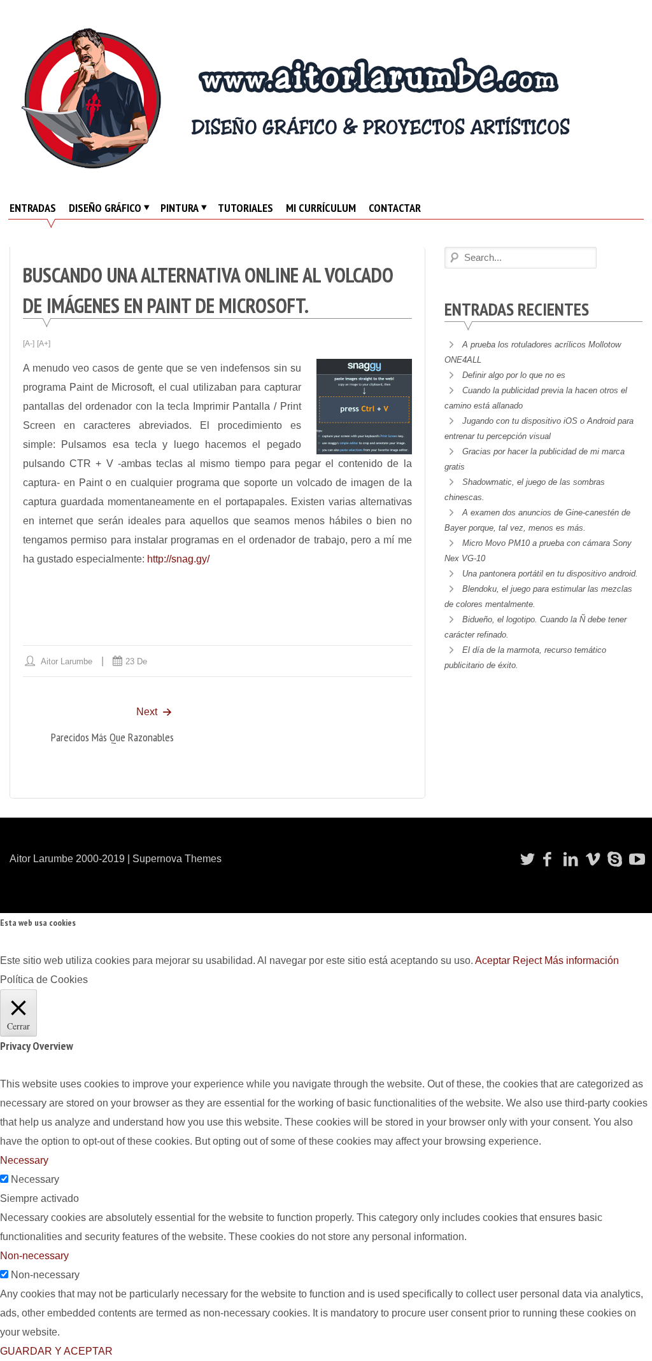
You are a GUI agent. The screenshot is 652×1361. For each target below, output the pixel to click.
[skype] (613, 859)
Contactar (395, 207)
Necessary (35, 1179)
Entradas (33, 207)
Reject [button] (527, 960)
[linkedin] (569, 859)
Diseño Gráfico (105, 207)
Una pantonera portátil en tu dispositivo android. (550, 573)
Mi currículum (321, 207)
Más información (581, 960)
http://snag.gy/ (178, 559)
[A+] (43, 343)
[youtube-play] (634, 859)
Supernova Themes (177, 858)
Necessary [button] (24, 1160)
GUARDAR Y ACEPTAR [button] (56, 1351)
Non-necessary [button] (34, 1255)
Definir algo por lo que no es (513, 375)
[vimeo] (591, 859)
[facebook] (547, 859)
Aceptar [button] (492, 960)
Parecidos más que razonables (112, 737)
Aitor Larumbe (66, 661)
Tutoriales (245, 207)
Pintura (179, 207)
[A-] (28, 343)
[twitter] (526, 859)
